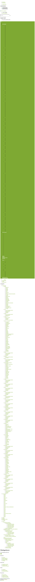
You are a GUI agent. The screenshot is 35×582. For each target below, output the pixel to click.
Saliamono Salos (8, 431)
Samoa (7, 170)
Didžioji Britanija (8, 104)
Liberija (7, 295)
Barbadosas (7, 198)
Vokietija (5, 228)
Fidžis (7, 163)
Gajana (7, 440)
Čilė (6, 176)
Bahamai (7, 197)
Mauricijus (7, 37)
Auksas (3, 517)
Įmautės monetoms (8, 272)
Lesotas (7, 33)
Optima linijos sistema (11, 526)
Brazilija (7, 175)
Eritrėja (7, 28)
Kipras (5, 129)
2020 (4, 249)
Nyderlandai (6, 157)
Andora (5, 313)
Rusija (7, 345)
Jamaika (7, 204)
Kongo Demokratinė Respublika (10, 32)
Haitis (7, 202)
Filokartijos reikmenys (7, 266)
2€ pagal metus (4, 232)
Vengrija (7, 116)
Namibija (7, 39)
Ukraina (7, 115)
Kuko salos (7, 164)
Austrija (5, 55)
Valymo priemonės (8, 276)
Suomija (5, 220)
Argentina (7, 435)
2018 (4, 247)
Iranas (7, 68)
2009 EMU (5, 238)
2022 (4, 512)
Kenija (7, 31)
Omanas (7, 81)
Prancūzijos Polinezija (9, 169)
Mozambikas (8, 38)
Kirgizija (7, 77)
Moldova (7, 111)
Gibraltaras (7, 367)
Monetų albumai (8, 274)
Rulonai (7, 51)
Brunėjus (7, 63)
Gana (6, 29)
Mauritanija (7, 299)
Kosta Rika (7, 207)
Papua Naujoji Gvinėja (9, 167)
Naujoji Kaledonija (8, 426)
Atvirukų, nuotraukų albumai (10, 267)
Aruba (7, 458)
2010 (4, 239)
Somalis (7, 43)
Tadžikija (7, 88)
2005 (4, 233)
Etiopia (7, 290)
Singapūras (7, 87)
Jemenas (7, 70)
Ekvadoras (7, 177)
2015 (4, 244)
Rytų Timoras (8, 84)
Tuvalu (7, 172)
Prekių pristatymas (4, 277)
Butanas (7, 64)
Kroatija (7, 108)
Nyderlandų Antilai (8, 471)
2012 (4, 241)
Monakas (5, 153)
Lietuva (5, 141)
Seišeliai (7, 304)
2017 (4, 508)
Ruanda (7, 42)
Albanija (7, 363)
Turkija (7, 376)
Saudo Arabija (8, 85)
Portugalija (5, 183)
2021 (4, 250)
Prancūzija (5, 449)
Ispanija (5, 121)
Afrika (3, 281)
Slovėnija (5, 216)
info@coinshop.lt (4, 13)
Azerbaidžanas (8, 61)
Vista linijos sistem (10, 546)
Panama (7, 472)
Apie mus (3, 557)
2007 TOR (5, 236)
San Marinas (6, 453)
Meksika (7, 208)
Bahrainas (7, 62)
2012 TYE (5, 503)
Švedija (7, 114)
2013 (4, 242)
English (6, 7)
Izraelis (7, 69)
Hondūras (7, 203)
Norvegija (7, 112)
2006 (4, 234)
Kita (4, 537)
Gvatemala (7, 463)
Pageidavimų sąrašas (5, 576)
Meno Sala (7, 372)
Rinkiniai (7, 50)
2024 (4, 253)
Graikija (5, 117)
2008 (4, 237)
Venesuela (7, 444)
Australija (7, 162)
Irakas (7, 67)
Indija (6, 327)
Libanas (7, 340)
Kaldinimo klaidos (4, 257)
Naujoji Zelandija (8, 165)
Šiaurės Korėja (8, 86)
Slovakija (5, 212)
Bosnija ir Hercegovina (9, 102)
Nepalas (7, 80)
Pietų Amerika (6, 173)
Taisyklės (3, 560)
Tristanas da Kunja (8, 46)
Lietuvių (6, 8)
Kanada (7, 467)
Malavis (7, 35)
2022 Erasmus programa (7, 513)
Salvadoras (7, 211)
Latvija (5, 137)
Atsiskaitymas (4, 4)
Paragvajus (7, 180)
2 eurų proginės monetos (9, 48)
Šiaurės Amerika (6, 196)
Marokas (7, 36)
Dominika (7, 462)
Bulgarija (5, 94)
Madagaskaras (8, 34)
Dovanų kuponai (4, 570)
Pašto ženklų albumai (9, 265)
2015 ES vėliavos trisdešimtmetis (8, 245)
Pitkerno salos (8, 168)
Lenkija (7, 109)
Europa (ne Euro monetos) (8, 101)
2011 (4, 240)
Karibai (7, 206)
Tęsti (1, 553)
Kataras (7, 336)
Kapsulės (7, 273)
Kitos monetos (8, 49)
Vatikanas (5, 224)
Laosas (7, 78)
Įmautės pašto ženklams (9, 530)
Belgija (5, 90)
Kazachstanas (8, 75)
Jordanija (7, 71)
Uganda (7, 308)
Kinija (7, 76)
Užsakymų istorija (4, 575)
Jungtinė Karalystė (8, 107)
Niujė (6, 166)
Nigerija (7, 40)
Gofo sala (7, 30)
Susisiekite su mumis (5, 278)
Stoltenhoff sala (8, 44)
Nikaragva (7, 209)
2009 (4, 499)
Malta (5, 149)
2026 (4, 255)
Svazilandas (7, 45)
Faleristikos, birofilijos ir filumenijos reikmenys (11, 263)
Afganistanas (8, 60)
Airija (5, 47)
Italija (5, 125)
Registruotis (4, 2)
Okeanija (5, 161)
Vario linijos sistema (10, 527)
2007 (4, 235)
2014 (4, 243)
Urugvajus (7, 182)
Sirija (6, 349)
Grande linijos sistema (11, 532)
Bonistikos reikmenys (7, 522)
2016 (4, 246)
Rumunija (7, 113)
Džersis (7, 105)
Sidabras (3, 256)
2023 (4, 252)
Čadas (7, 26)
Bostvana (7, 25)
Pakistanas (7, 82)
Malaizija (7, 79)
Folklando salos (8, 178)
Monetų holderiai (8, 275)
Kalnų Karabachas (8, 73)
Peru (6, 181)
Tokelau (7, 171)
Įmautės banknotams (9, 262)
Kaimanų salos (8, 205)
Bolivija (7, 174)
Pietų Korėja (7, 344)
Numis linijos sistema (11, 525)
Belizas (7, 199)
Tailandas (7, 89)
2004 (4, 494)
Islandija (7, 106)
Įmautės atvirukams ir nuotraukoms (11, 268)
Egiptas (7, 27)
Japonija (7, 331)
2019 (4, 248)
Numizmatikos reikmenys (7, 270)
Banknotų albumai (8, 261)
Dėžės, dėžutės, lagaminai (9, 271)
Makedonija (7, 110)
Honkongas (7, 326)
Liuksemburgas (6, 145)
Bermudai (7, 200)
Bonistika (3, 258)
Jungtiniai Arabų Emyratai (9, 72)
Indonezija (7, 66)
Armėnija (7, 322)
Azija (5, 59)
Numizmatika (4, 280)
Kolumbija (7, 179)
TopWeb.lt (5, 579)
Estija (5, 358)
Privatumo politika (4, 559)
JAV (4, 259)
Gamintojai (3, 569)
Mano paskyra (4, 574)
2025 (4, 254)
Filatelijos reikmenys (7, 264)
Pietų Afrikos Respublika (9, 41)
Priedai (3, 521)
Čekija (7, 103)
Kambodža (7, 335)
